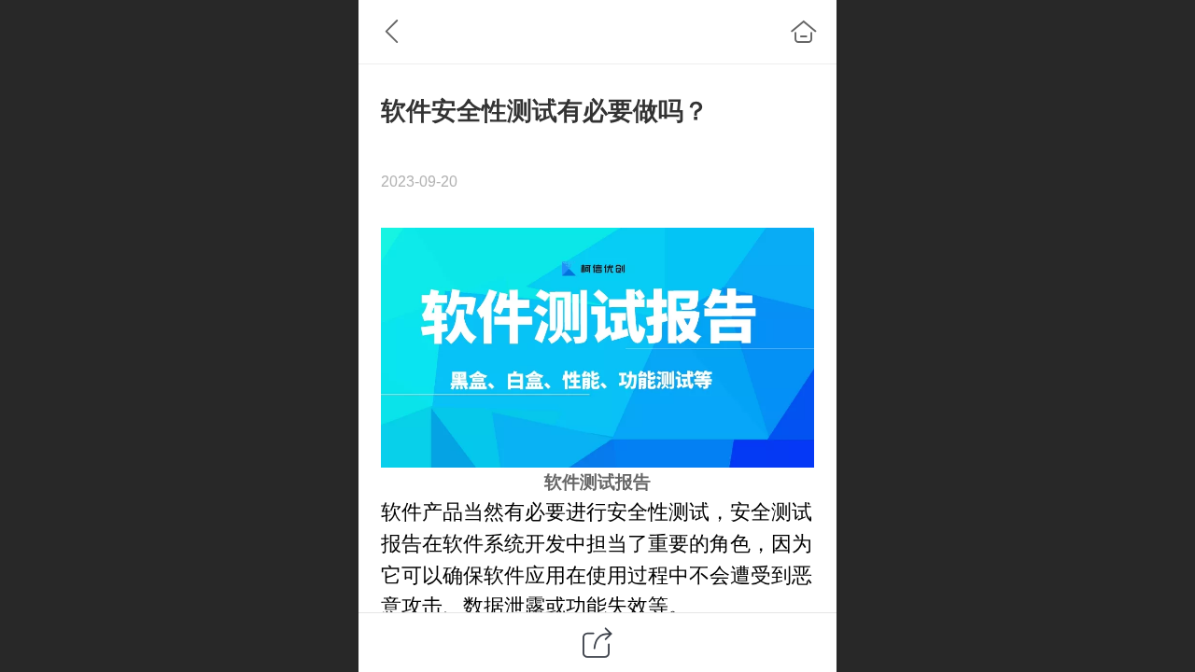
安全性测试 (658, 512)
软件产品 (422, 512)
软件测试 (579, 482)
